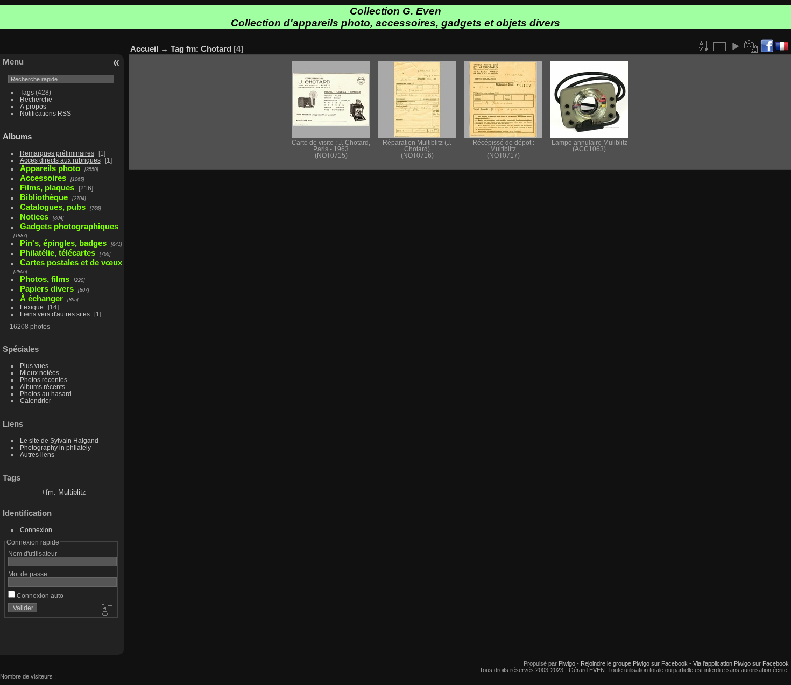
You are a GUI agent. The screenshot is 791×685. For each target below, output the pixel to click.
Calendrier (35, 400)
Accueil (144, 48)
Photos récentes (43, 379)
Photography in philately (55, 447)
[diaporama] (735, 46)
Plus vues (34, 365)
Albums (17, 136)
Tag (177, 48)
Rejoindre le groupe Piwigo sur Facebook (634, 663)
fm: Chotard (208, 48)
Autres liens (37, 454)
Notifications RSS (45, 113)
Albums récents (42, 386)
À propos (33, 106)
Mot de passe (27, 573)
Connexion (36, 529)
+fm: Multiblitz (63, 492)
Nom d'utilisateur (32, 553)
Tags (27, 92)
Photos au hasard (46, 393)
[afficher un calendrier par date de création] (751, 46)
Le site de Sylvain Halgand (59, 440)
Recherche (36, 99)
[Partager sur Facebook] (766, 46)
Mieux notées (39, 372)
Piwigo (567, 663)
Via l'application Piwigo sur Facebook (741, 663)
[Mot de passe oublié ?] (107, 610)
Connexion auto (39, 595)
